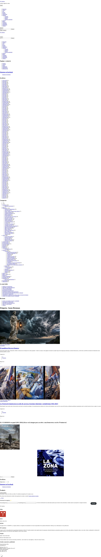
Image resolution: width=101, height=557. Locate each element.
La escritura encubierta (9, 221)
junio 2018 (4, 183)
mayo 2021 (4, 146)
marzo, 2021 (7, 400)
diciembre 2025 (5, 88)
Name (3, 502)
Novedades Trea (5, 277)
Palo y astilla (7, 231)
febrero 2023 (4, 124)
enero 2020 (4, 163)
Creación (6, 16)
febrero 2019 (4, 174)
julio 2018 (4, 182)
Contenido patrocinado (9, 206)
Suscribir (93, 503)
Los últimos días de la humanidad (11, 225)
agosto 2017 (4, 193)
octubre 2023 (4, 116)
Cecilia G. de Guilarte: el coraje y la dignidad (10, 295)
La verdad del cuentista (9, 223)
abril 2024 (4, 109)
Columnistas (4, 23)
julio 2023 (4, 119)
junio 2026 (4, 82)
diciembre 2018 (5, 176)
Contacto (4, 25)
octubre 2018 (4, 179)
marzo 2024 (4, 110)
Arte (3, 11)
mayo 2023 (4, 121)
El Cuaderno (2, 1)
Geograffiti (9, 261)
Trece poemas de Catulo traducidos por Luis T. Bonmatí (12, 292)
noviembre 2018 (5, 178)
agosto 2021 (4, 143)
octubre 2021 (4, 141)
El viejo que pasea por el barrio (10, 216)
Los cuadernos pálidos (11, 263)
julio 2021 (4, 144)
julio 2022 (4, 131)
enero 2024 (4, 112)
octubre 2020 (4, 153)
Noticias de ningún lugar (9, 230)
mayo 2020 (4, 159)
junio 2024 (4, 107)
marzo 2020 (4, 161)
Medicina (4, 275)
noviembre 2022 (5, 127)
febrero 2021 (4, 149)
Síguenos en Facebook (6, 484)
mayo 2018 (4, 184)
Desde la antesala (8, 214)
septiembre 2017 (5, 192)
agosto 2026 (4, 80)
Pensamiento (4, 278)
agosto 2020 (4, 155)
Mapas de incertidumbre (9, 227)
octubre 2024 (4, 103)
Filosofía (4, 13)
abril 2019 (4, 172)
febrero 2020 (4, 162)
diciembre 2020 (5, 151)
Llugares (4, 20)
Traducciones (4, 281)
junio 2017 (4, 195)
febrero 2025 (4, 99)
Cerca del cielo (7, 238)
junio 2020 (4, 158)
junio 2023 (4, 120)
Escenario (4, 245)
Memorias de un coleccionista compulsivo (14, 264)
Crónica (3, 10)
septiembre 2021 (5, 142)
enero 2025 (4, 100)
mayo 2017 (4, 196)
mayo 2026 (4, 83)
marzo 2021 (4, 148)
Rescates (8, 267)
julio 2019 (4, 169)
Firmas (3, 65)
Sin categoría (4, 280)
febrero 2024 (4, 111)
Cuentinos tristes (5, 241)
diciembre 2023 (5, 114)
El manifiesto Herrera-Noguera (9, 348)
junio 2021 (4, 145)
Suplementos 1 (5, 67)
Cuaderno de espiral (10, 256)
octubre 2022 (4, 128)
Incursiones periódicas (9, 270)
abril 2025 (4, 97)
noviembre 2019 (5, 165)
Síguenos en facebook (6, 72)
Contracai (9, 255)
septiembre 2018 (5, 180)
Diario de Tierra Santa (9, 239)
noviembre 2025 (5, 89)
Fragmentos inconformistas (12, 260)
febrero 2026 (4, 86)
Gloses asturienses (8, 220)
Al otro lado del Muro (9, 236)
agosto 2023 (4, 118)
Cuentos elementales (11, 257)
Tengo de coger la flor (9, 233)
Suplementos (4, 24)
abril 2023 (4, 122)
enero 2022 (4, 138)
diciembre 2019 (5, 164)
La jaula (6, 222)
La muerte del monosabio (7, 289)
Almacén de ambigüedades (10, 209)
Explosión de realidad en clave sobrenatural (10, 291)
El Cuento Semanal (5, 243)
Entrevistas (4, 9)
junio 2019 (4, 170)
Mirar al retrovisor (8, 228)
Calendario (9, 254)
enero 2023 (4, 125)
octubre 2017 (4, 191)
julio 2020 (4, 157)
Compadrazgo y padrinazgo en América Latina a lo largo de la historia (15, 294)
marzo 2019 (4, 173)
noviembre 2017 (5, 190)
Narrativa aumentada (8, 19)
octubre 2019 (4, 166)
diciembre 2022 (5, 126)
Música (3, 21)
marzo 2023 (4, 123)
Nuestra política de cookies (33, 496)
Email (21, 502)
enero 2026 (4, 87)
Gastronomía (4, 14)
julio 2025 (4, 94)
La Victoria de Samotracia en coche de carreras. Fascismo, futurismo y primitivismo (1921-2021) (29, 404)
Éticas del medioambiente (9, 279)
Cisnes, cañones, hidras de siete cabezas (12, 211)
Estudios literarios (8, 266)
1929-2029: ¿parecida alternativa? (8, 287)
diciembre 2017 (5, 189)
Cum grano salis (8, 249)
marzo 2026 (4, 85)
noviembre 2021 (5, 140)
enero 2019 (4, 175)
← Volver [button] (2, 498)
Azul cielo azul (7, 210)
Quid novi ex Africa (8, 240)
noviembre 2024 (5, 102)
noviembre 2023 (5, 115)
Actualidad (4, 22)
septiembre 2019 (5, 167)
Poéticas (6, 18)
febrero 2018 (4, 187)
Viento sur (6, 234)
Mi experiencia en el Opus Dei (8, 290)
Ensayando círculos (8, 217)
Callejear (4, 305)
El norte (6, 265)
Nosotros (4, 63)
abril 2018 (4, 185)
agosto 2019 (4, 168)
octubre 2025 (4, 90)
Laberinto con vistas (8, 224)
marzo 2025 (4, 98)
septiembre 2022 (5, 129)
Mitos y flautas (7, 229)
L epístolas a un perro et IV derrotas (13, 262)
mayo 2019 (4, 171)
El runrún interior (10, 259)
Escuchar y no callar (8, 218)
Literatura (4, 15)
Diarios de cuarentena (11, 258)
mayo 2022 (4, 133)
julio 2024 (4, 106)
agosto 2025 (4, 93)
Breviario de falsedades (11, 253)
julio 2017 (4, 194)
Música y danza (5, 274)
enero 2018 (4, 188)
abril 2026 (4, 84)
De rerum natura (5, 242)
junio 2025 (4, 95)
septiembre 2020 (5, 154)
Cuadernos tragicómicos (9, 213)
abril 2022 (4, 135)
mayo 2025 (4, 96)
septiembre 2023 (5, 117)
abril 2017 (4, 197)
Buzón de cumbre (8, 237)
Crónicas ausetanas (8, 212)
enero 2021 (4, 150)
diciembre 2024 (5, 101)
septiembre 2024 (5, 104)
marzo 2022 (4, 136)
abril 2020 (4, 160)
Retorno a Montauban (9, 232)
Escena (3, 12)
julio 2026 (4, 81)
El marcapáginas (8, 215)
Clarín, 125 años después (7, 288)
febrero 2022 (4, 137)
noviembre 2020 (5, 152)
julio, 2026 (7, 344)
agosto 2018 (4, 181)
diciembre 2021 (5, 139)
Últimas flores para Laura (11, 252)
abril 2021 (4, 147)
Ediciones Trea (5, 68)
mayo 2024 (4, 108)
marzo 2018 (4, 186)
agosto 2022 (4, 130)
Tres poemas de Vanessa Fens (7, 293)
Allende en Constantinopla (7, 286)
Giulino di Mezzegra (8, 219)
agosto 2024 (4, 105)
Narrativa (6, 17)
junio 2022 (4, 132)
